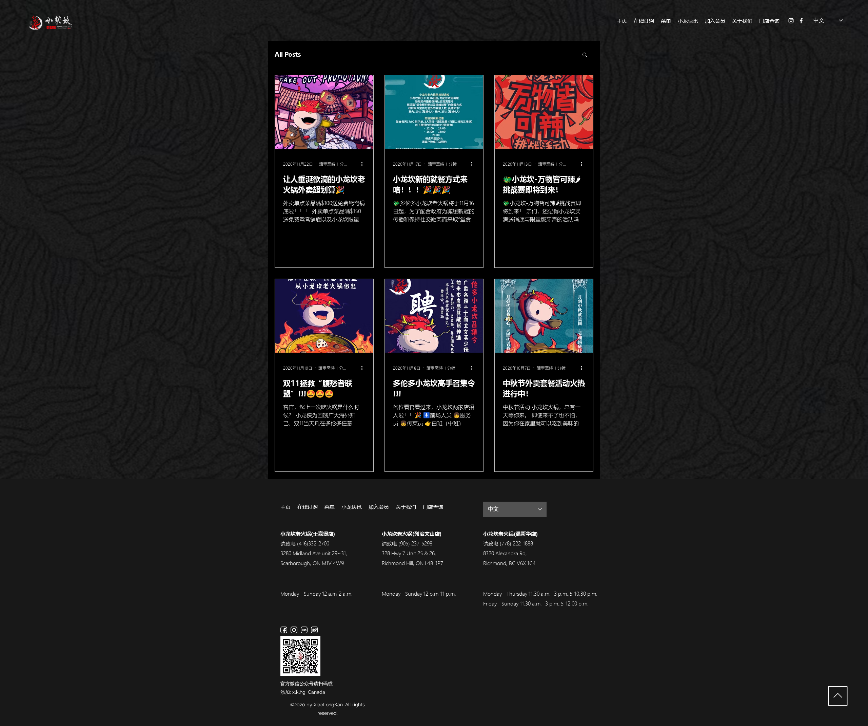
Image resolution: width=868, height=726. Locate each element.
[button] (584, 55)
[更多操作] (364, 164)
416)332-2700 (314, 543)
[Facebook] (801, 20)
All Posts (288, 54)
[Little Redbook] (304, 630)
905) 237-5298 (416, 543)
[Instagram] (791, 20)
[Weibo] (314, 630)
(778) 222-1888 (516, 543)
